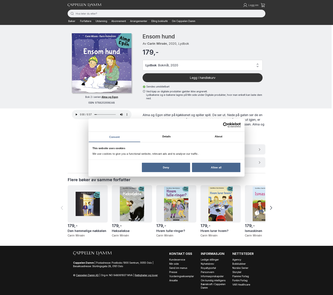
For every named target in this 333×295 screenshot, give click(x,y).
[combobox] (166, 13)
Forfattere (85, 21)
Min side (174, 263)
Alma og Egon (110, 96)
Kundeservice (177, 259)
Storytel (236, 272)
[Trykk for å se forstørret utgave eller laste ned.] (101, 63)
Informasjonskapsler (212, 276)
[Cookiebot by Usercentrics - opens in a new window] (225, 125)
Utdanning (101, 21)
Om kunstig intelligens (213, 280)
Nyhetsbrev (207, 263)
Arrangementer (138, 21)
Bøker (71, 21)
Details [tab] (166, 136)
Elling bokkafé (159, 21)
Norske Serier (240, 267)
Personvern (207, 272)
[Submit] (72, 13)
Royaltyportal (208, 267)
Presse (173, 272)
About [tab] (218, 136)
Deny (166, 167)
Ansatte (173, 280)
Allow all (216, 167)
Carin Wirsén (157, 43)
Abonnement (118, 21)
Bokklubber (239, 263)
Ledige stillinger (210, 259)
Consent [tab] (114, 136)
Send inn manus (178, 267)
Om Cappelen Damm (183, 21)
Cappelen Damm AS (87, 275)
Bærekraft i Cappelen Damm (213, 286)
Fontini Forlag (239, 280)
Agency (236, 259)
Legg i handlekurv (202, 78)
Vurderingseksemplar (181, 276)
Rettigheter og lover (146, 275)
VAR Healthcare (241, 284)
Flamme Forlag (240, 276)
